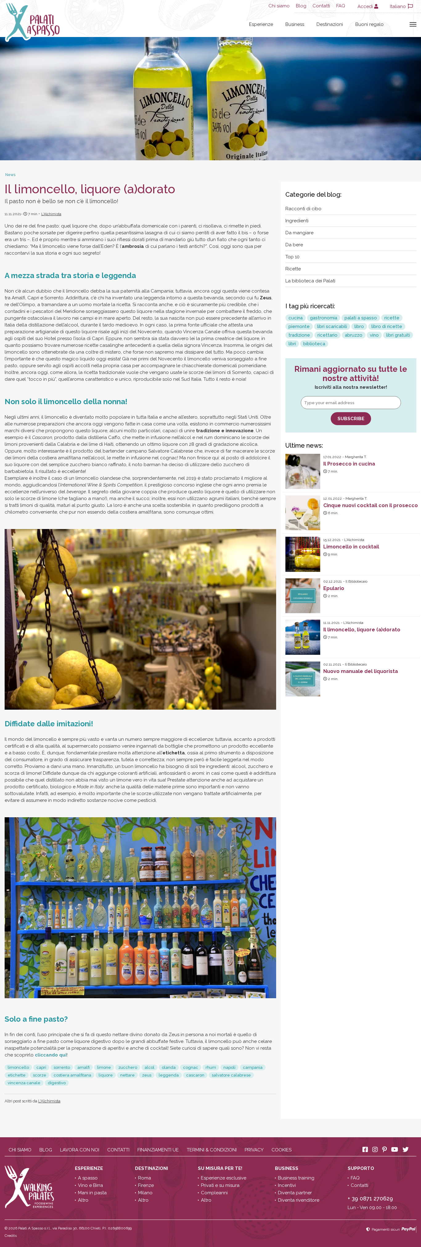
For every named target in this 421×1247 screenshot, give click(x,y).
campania (253, 1067)
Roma (144, 1178)
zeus (146, 1075)
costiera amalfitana (72, 1075)
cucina (295, 318)
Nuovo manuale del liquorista (360, 671)
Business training (296, 1178)
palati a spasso (361, 318)
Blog (301, 6)
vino (374, 335)
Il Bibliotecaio (356, 581)
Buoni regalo (369, 24)
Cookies (282, 1150)
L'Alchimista (51, 214)
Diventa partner (295, 1193)
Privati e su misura (220, 1185)
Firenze (146, 1185)
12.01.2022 (332, 498)
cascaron (195, 1075)
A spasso (88, 1178)
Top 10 (292, 257)
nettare (127, 1075)
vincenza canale (24, 1083)
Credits (11, 1235)
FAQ (340, 6)
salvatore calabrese (231, 1075)
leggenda (169, 1075)
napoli (229, 1067)
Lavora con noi (79, 1150)
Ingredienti (297, 221)
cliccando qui (51, 1055)
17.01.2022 (332, 457)
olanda (169, 1067)
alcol (149, 1067)
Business (294, 24)
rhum (211, 1067)
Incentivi (287, 1185)
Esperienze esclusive (223, 1178)
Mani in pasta (92, 1193)
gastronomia (323, 318)
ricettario (327, 335)
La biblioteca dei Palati (310, 281)
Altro (83, 1200)
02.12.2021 (332, 581)
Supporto (361, 1168)
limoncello (18, 1067)
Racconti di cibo (303, 208)
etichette (17, 1075)
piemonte (299, 326)
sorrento (62, 1067)
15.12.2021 (332, 540)
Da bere (294, 245)
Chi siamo (279, 6)
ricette (391, 318)
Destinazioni (330, 24)
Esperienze (261, 24)
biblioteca (314, 344)
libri (292, 344)
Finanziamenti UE (158, 1150)
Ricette (293, 269)
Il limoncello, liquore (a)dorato (361, 630)
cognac (190, 1067)
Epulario (333, 588)
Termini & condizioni (212, 1150)
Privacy (254, 1150)
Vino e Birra (90, 1185)
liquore (106, 1075)
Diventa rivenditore (298, 1200)
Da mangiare (299, 233)
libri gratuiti (398, 335)
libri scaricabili (332, 326)
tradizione (299, 335)
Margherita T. (356, 457)
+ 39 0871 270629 (370, 1198)
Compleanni (214, 1193)
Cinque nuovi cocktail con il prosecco (370, 505)
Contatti (321, 6)
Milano (145, 1193)
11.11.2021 (331, 623)
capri (41, 1067)
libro (359, 326)
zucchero (127, 1067)
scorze (39, 1075)
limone (104, 1067)
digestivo (57, 1083)
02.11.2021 (332, 664)
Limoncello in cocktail (351, 547)
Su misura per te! (220, 1168)
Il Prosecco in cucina (349, 464)
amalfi (83, 1067)
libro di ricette (386, 326)
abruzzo (353, 335)
